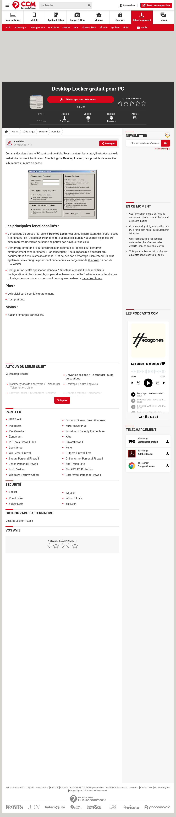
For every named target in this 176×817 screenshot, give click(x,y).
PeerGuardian (17, 431)
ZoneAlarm (15, 436)
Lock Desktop (17, 469)
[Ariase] (131, 807)
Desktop (71, 384)
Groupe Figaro (75, 791)
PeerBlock (15, 425)
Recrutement (75, 787)
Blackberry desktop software (26, 384)
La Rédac (19, 141)
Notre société (42, 787)
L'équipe (30, 787)
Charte (143, 787)
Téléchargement (142, 20)
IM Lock (70, 492)
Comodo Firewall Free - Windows (85, 420)
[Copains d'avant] (94, 807)
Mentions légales (162, 787)
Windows (93, 260)
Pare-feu (55, 131)
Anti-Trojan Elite (75, 464)
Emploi (143, 27)
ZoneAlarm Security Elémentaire (85, 431)
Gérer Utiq (133, 787)
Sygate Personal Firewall (24, 458)
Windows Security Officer (24, 475)
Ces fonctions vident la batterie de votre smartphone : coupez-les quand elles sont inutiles (149, 217)
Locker (13, 492)
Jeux (75, 27)
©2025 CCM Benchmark (96, 791)
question (158, 5)
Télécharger (29, 131)
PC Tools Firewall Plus (22, 442)
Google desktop (75, 393)
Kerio (69, 447)
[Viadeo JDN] (112, 807)
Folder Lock (16, 503)
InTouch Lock (74, 498)
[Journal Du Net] (34, 807)
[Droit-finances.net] (75, 807)
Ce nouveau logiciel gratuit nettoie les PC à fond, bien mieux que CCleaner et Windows (149, 230)
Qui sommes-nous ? (15, 787)
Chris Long (65, 121)
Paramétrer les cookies (116, 787)
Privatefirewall (74, 442)
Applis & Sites (56, 20)
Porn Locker (16, 498)
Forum (163, 20)
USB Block (15, 419)
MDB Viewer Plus (76, 425)
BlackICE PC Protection (80, 469)
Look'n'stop (16, 447)
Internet (66, 27)
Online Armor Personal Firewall (84, 458)
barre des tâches (92, 278)
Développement (37, 27)
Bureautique (20, 27)
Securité (120, 20)
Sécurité (103, 27)
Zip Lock (71, 503)
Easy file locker (18, 393)
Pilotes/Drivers (88, 27)
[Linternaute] (55, 807)
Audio (8, 27)
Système (115, 27)
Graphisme (53, 27)
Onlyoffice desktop (77, 375)
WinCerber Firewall (20, 453)
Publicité (54, 787)
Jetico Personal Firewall (23, 464)
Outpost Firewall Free (78, 453)
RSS (150, 787)
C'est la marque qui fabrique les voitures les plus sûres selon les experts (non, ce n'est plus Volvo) (146, 242)
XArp (69, 436)
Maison (99, 20)
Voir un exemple (162, 149)
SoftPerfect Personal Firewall (83, 475)
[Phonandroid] (157, 807)
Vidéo (125, 27)
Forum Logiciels (88, 384)
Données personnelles (94, 787)
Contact (64, 787)
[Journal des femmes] (14, 807)
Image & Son (77, 20)
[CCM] (24, 5)
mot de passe (33, 163)
